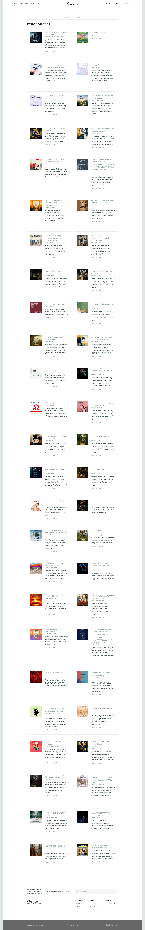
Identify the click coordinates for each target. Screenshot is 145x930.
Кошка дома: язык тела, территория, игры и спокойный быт (54, 271)
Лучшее (125, 3)
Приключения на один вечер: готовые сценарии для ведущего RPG (101, 271)
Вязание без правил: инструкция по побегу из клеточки (55, 743)
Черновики (78, 909)
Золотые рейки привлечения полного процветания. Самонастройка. (103, 596)
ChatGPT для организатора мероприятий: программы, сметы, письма (102, 97)
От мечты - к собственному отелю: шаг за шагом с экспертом (56, 813)
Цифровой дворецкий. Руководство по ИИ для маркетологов (101, 813)
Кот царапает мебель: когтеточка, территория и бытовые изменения (101, 337)
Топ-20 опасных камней (101, 501)
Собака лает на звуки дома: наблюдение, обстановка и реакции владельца (102, 130)
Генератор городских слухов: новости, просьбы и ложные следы (56, 436)
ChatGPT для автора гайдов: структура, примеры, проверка (56, 161)
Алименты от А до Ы (99, 845)
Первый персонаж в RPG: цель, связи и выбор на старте (101, 436)
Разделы (107, 3)
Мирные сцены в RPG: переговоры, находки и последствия (54, 337)
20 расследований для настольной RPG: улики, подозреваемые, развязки (102, 469)
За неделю (93, 906)
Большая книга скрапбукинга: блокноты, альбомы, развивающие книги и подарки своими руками (101, 779)
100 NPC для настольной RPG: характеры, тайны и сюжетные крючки (103, 202)
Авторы (116, 3)
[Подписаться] (116, 891)
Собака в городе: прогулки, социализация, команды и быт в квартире (102, 403)
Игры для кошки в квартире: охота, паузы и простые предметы (56, 469)
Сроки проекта (51, 369)
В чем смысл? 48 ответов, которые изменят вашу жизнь (101, 565)
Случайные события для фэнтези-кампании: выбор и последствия (56, 532)
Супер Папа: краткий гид (54, 501)
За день (92, 909)
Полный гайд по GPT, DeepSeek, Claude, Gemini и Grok (101, 370)
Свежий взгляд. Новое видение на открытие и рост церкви (102, 304)
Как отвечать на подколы (55, 128)
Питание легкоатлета (100, 32)
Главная (15, 3)
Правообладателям (27, 3)
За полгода (93, 903)
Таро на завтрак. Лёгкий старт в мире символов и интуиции (101, 708)
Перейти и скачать (51, 51)
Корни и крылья (97, 530)
